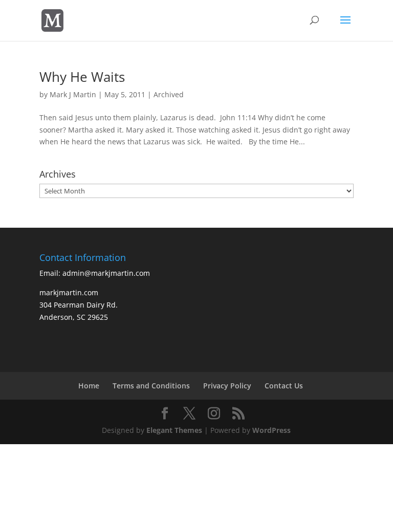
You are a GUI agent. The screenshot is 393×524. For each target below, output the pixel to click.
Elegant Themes (174, 430)
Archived (169, 94)
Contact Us (284, 385)
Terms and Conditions (151, 385)
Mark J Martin (73, 94)
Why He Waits (82, 77)
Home (88, 385)
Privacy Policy (227, 385)
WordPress (271, 430)
